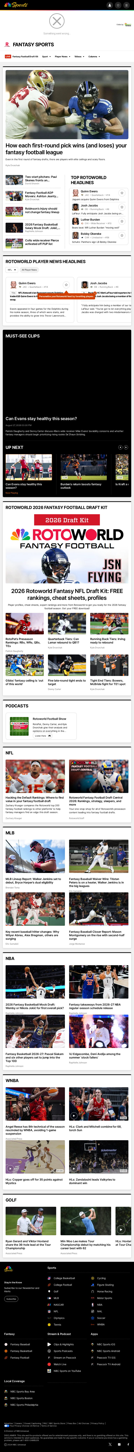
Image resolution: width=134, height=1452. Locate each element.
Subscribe (11, 1299)
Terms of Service (49, 1426)
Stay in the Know (13, 1282)
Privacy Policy (97, 1423)
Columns (92, 56)
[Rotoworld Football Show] (19, 726)
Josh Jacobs (89, 205)
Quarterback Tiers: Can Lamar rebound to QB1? (63, 640)
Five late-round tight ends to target (67, 682)
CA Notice (34, 1426)
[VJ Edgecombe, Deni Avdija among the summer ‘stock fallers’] (98, 1031)
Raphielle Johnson (34, 231)
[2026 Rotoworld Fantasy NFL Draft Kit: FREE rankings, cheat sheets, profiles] (67, 548)
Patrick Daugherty (14, 651)
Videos (78, 56)
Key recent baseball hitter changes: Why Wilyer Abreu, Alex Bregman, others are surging (32, 935)
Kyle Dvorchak (13, 165)
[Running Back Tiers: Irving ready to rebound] (109, 623)
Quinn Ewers (89, 191)
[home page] (16, 5)
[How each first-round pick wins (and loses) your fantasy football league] (67, 104)
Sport (45, 56)
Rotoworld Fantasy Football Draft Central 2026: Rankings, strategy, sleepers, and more (95, 801)
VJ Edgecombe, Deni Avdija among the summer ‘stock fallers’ (94, 1055)
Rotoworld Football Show (49, 718)
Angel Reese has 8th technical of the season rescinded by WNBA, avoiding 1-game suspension (35, 1130)
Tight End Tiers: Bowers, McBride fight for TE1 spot (107, 682)
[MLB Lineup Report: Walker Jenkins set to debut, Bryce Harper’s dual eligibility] (35, 856)
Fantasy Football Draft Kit (22, 56)
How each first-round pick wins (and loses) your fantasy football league (66, 149)
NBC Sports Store (57, 1423)
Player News (61, 56)
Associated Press (14, 1138)
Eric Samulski (75, 891)
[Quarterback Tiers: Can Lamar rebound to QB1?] (67, 623)
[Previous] (120, 447)
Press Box (72, 1423)
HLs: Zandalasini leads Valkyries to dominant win (92, 1181)
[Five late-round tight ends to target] (67, 665)
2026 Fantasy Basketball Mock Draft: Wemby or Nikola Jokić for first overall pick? (35, 1006)
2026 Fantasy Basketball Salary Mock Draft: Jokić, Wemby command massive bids (42, 226)
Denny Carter (54, 689)
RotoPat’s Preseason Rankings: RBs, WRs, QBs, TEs (23, 642)
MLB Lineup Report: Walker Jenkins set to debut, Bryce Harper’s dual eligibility (33, 880)
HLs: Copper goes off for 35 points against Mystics (34, 1181)
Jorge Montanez (77, 943)
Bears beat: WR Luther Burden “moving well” (96, 227)
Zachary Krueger (14, 818)
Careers (18, 1423)
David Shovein (32, 183)
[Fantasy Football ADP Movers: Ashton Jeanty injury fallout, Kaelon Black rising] (14, 196)
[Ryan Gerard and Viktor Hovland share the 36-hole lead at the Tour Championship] (31, 1221)
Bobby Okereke (91, 233)
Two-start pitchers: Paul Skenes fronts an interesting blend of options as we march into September (41, 178)
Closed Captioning (32, 1423)
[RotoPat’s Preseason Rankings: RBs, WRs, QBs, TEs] (25, 623)
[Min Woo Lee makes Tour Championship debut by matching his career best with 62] (86, 1221)
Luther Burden (90, 219)
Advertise (8, 1423)
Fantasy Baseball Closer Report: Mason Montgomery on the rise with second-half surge (96, 935)
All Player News (29, 269)
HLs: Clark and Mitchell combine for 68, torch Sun (95, 1128)
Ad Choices (84, 1423)
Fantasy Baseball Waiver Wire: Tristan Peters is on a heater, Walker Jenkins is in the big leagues (96, 882)
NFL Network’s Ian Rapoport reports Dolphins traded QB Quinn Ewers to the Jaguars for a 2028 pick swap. (37, 296)
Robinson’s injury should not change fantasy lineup (42, 210)
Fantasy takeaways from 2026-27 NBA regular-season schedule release (95, 1006)
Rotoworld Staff (76, 818)
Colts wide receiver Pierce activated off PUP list (42, 242)
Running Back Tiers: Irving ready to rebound (107, 640)
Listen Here (40, 735)
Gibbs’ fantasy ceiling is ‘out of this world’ (24, 682)
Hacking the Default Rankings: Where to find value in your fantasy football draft (35, 799)
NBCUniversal (22, 1431)
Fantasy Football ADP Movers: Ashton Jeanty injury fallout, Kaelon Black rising (42, 194)
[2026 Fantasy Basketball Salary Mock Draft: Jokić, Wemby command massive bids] (14, 227)
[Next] (126, 447)
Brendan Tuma (13, 887)
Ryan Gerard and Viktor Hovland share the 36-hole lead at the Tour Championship (28, 1244)
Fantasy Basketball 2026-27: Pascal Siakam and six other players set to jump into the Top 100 (35, 1057)
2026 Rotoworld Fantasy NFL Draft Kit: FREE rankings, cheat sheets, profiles (67, 594)
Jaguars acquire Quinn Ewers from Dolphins (95, 199)
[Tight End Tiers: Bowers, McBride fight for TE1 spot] (109, 665)
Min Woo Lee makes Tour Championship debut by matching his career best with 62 (85, 1244)
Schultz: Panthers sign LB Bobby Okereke (94, 242)
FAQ (45, 1423)
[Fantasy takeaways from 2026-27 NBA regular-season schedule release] (98, 982)
